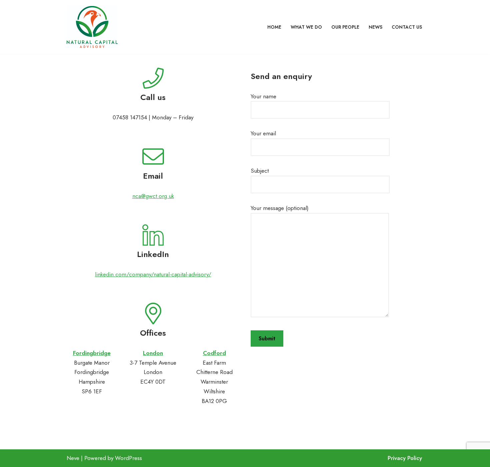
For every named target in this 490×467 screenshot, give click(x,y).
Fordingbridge (92, 353)
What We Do (306, 27)
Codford (214, 353)
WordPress (128, 458)
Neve (73, 458)
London (153, 353)
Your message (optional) (280, 208)
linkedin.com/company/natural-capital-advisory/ (153, 274)
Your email (263, 133)
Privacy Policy (405, 458)
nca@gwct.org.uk (153, 196)
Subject (260, 171)
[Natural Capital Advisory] (92, 27)
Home (274, 27)
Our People (345, 27)
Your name (263, 96)
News (375, 27)
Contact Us (407, 27)
